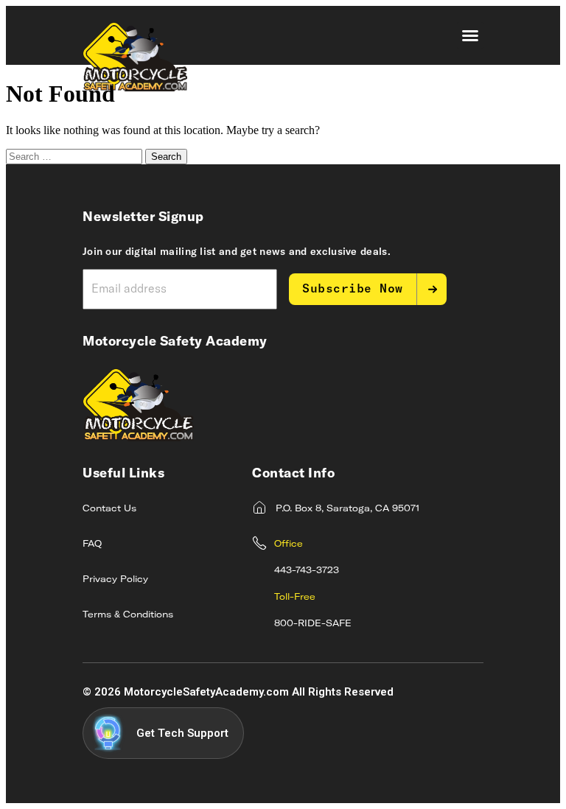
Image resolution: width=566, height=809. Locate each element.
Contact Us (109, 509)
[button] (470, 35)
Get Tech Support (182, 733)
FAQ (92, 544)
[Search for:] (75, 156)
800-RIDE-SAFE (313, 624)
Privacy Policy (115, 579)
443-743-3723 (306, 571)
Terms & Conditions (128, 615)
